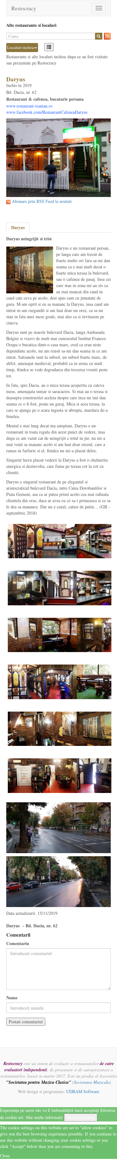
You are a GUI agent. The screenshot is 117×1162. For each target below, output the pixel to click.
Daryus (18, 227)
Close (5, 1156)
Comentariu (17, 943)
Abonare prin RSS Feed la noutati (42, 201)
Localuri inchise (21, 47)
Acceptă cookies (80, 1117)
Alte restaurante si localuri (31, 25)
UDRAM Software (82, 1091)
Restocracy (23, 8)
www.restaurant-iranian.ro (29, 106)
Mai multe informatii (44, 1117)
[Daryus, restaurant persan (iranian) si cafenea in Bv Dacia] (60, 540)
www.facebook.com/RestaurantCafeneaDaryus (46, 112)
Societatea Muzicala (92, 1082)
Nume (11, 998)
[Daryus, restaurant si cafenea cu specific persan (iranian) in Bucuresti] (25, 540)
